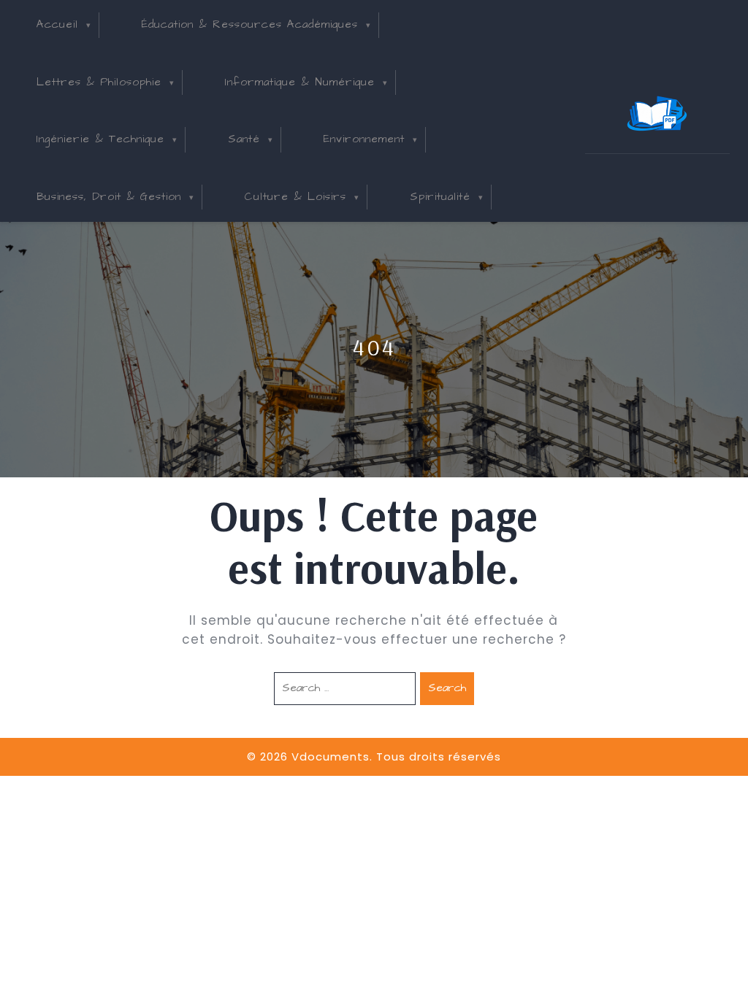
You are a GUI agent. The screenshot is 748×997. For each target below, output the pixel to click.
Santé (244, 139)
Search (447, 688)
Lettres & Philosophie (99, 82)
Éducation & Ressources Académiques (250, 24)
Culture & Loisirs (295, 196)
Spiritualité (440, 196)
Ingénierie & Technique (100, 139)
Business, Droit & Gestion (109, 196)
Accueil (57, 24)
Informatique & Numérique (300, 82)
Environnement (364, 139)
